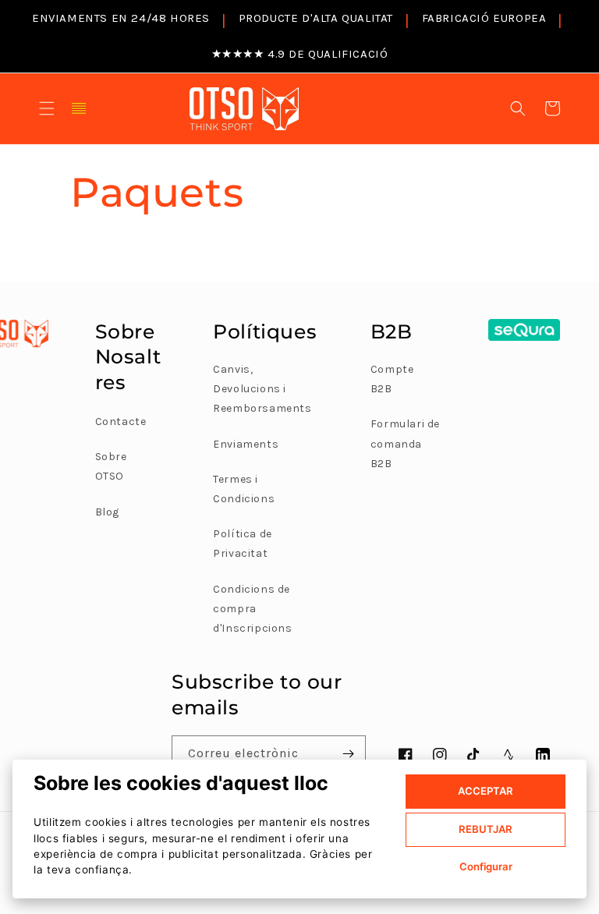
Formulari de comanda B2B (405, 443)
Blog (107, 512)
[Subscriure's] (348, 753)
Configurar (485, 866)
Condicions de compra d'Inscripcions (252, 609)
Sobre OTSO (111, 466)
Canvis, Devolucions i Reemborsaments (262, 389)
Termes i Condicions (244, 489)
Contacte (121, 421)
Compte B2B (392, 379)
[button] (47, 108)
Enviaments (245, 444)
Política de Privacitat (242, 543)
